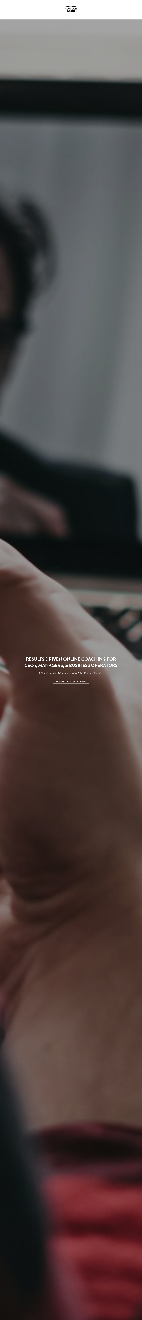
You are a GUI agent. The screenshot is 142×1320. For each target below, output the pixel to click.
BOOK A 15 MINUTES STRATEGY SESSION (71, 681)
